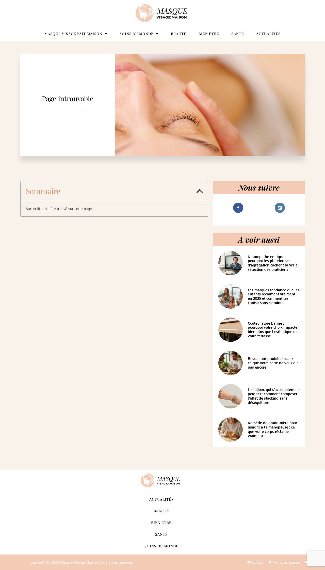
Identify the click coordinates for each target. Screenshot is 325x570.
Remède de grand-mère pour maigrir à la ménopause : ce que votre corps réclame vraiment (272, 429)
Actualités (268, 33)
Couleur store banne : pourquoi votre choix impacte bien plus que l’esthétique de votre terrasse (273, 329)
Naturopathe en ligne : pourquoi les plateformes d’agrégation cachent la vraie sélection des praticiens (273, 263)
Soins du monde (137, 33)
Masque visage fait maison (73, 33)
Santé (237, 33)
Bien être (209, 33)
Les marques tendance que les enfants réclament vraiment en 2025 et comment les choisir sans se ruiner (274, 296)
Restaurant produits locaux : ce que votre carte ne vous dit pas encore (273, 362)
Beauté (178, 33)
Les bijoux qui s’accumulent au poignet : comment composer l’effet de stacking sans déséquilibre (274, 395)
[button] (199, 191)
